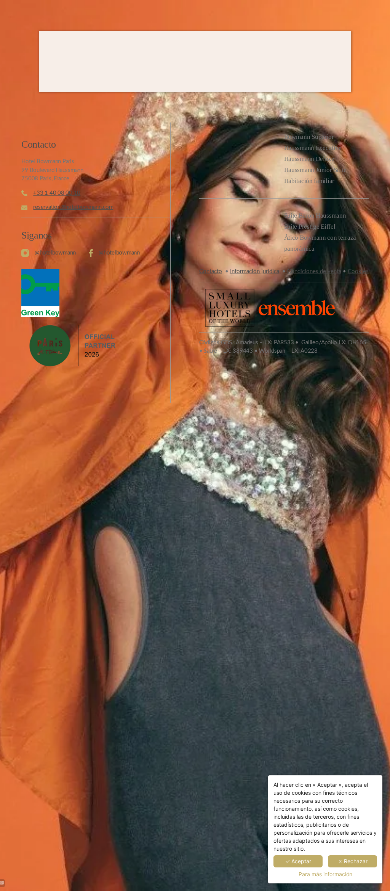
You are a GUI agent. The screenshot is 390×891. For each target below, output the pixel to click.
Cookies (358, 271)
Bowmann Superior (309, 136)
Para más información (325, 874)
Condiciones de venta (314, 271)
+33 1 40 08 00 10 (56, 193)
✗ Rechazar (353, 861)
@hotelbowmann (55, 253)
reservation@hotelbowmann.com (73, 207)
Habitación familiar (309, 181)
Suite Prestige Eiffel (310, 226)
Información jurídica (254, 271)
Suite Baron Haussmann (315, 215)
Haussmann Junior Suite (315, 169)
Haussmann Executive (313, 147)
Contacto (210, 271)
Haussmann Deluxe (309, 158)
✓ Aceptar (298, 861)
